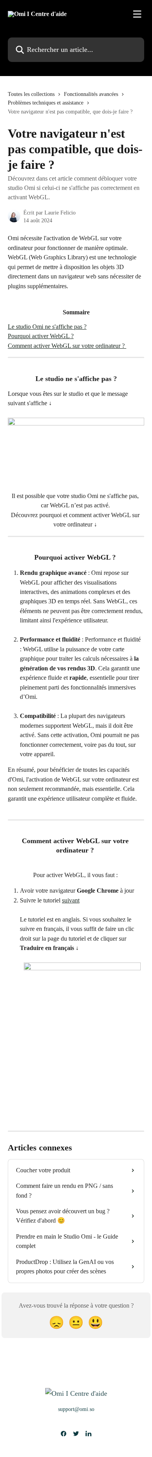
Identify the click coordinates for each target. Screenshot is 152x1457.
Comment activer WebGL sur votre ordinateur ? (67, 345)
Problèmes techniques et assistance (45, 103)
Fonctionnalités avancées (91, 94)
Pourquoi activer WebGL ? (41, 336)
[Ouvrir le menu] (137, 14)
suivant (71, 900)
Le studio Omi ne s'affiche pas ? (47, 326)
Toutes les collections (31, 94)
